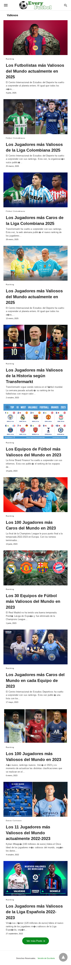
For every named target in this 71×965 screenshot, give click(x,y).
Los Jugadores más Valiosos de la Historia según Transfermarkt (34, 376)
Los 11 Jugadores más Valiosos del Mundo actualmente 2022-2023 (28, 833)
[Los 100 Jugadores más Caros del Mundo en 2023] (35, 494)
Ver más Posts (34, 940)
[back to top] (63, 957)
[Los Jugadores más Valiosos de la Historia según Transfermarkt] (35, 342)
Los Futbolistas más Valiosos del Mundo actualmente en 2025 (35, 71)
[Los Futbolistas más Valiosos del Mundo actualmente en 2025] (35, 37)
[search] (66, 5)
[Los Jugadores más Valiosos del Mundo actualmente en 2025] (35, 263)
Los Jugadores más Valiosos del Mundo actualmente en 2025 (34, 297)
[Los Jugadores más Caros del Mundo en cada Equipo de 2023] (35, 647)
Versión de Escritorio (46, 958)
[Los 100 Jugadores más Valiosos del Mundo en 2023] (35, 726)
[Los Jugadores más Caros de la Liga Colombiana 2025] (35, 189)
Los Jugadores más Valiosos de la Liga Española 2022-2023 (34, 912)
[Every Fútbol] (35, 5)
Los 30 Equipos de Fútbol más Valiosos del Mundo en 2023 (33, 601)
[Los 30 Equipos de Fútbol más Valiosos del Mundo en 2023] (35, 567)
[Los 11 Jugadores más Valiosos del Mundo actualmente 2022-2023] (35, 799)
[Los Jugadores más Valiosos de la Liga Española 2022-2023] (35, 878)
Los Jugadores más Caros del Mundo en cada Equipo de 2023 (35, 680)
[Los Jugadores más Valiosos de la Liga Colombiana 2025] (35, 116)
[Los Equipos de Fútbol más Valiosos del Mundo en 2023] (35, 421)
